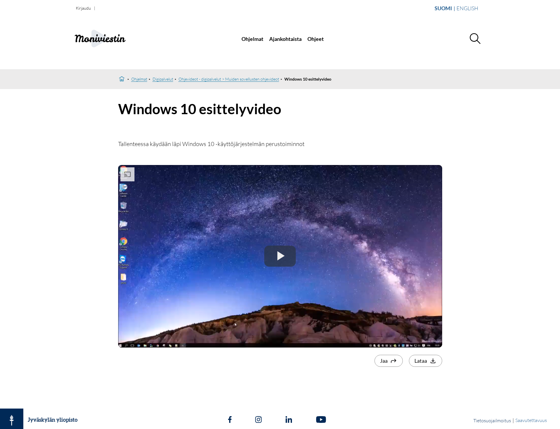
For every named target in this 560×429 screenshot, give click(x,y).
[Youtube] (321, 420)
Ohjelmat (252, 39)
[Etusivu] (121, 79)
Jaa (384, 360)
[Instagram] (258, 420)
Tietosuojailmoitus (492, 420)
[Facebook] (230, 420)
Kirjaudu (83, 8)
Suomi (443, 8)
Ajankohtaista (285, 39)
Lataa (420, 360)
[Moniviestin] (113, 39)
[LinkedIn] (289, 420)
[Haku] (475, 38)
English (467, 8)
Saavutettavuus (531, 420)
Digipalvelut (163, 79)
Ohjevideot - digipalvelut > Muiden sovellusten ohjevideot (228, 79)
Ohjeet (315, 39)
